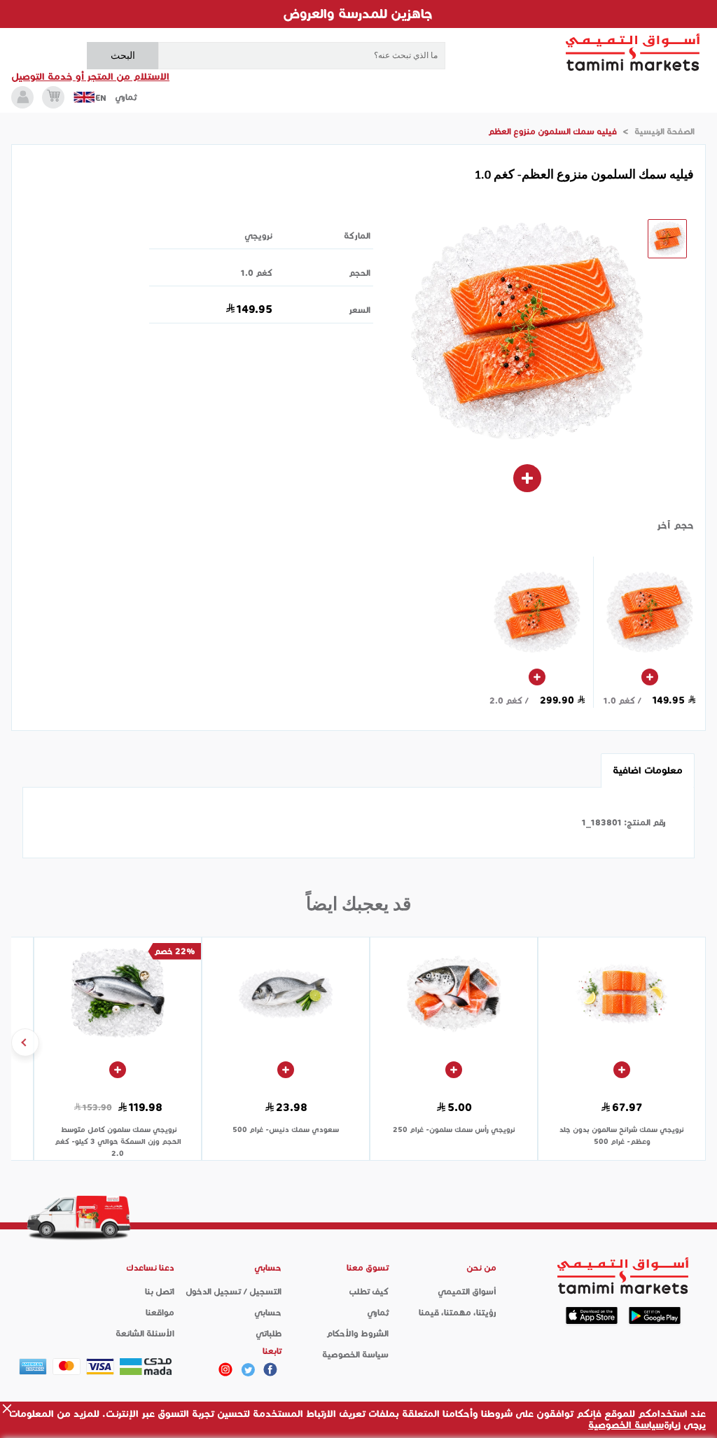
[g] (270, 1369)
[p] (225, 1369)
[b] (248, 1369)
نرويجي (258, 235)
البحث (123, 55)
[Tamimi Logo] (633, 52)
